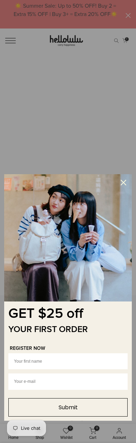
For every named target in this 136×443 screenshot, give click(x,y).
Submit (68, 407)
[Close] (123, 182)
